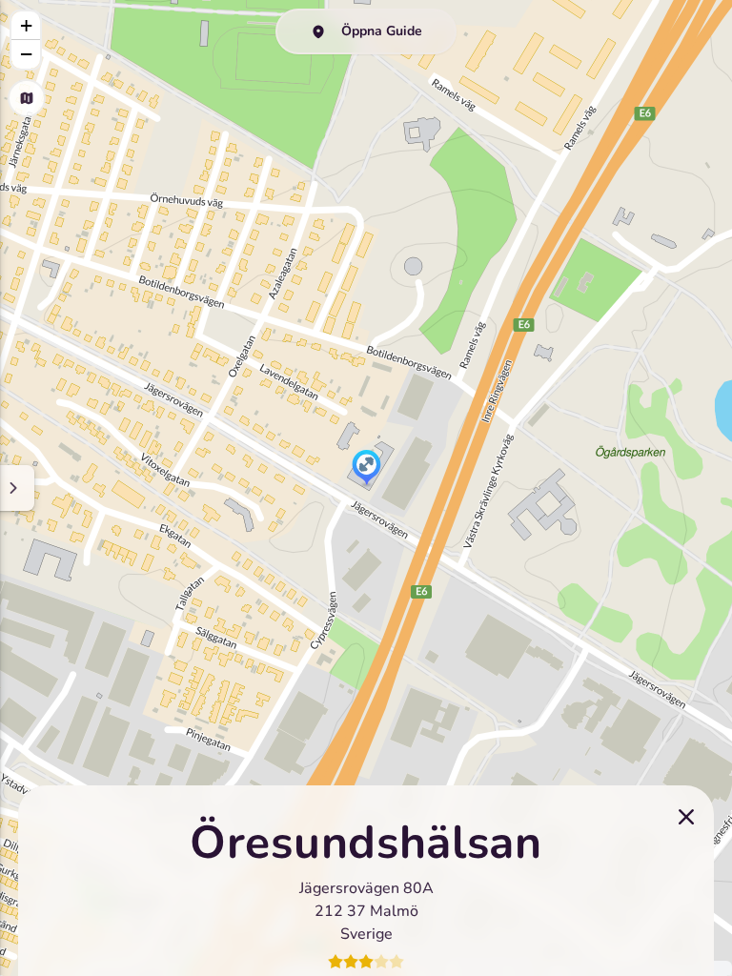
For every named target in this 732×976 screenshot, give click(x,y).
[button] (366, 469)
